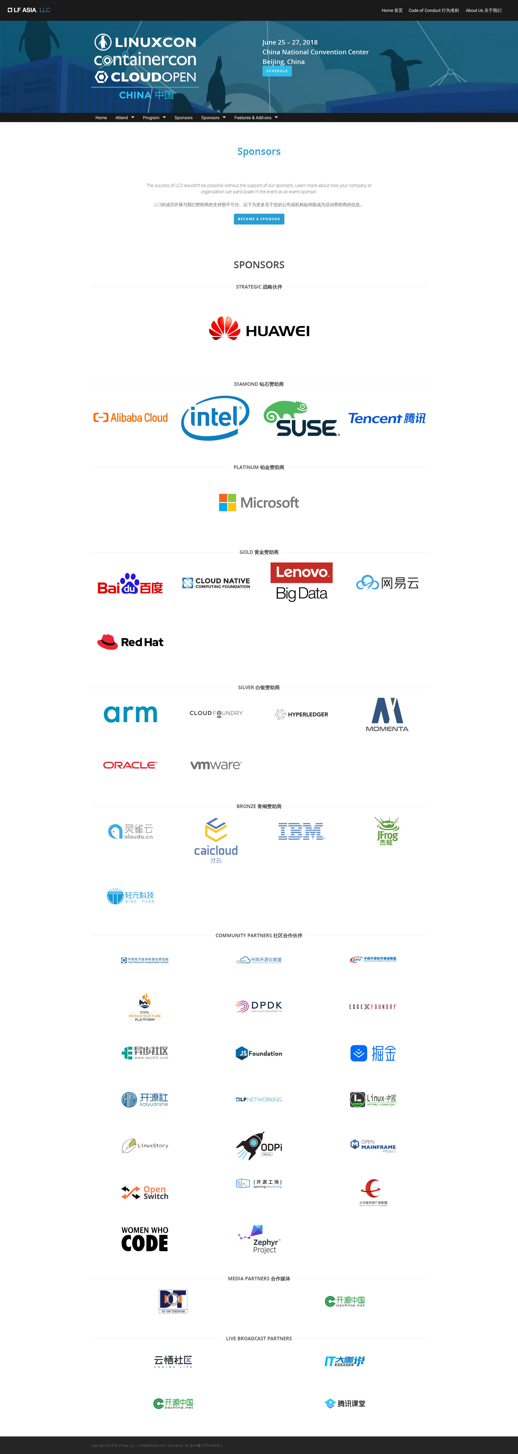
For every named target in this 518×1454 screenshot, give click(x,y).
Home (101, 117)
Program (151, 117)
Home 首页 (392, 10)
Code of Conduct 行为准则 (434, 10)
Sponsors (184, 117)
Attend (121, 117)
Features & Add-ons (252, 117)
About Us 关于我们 (484, 10)
